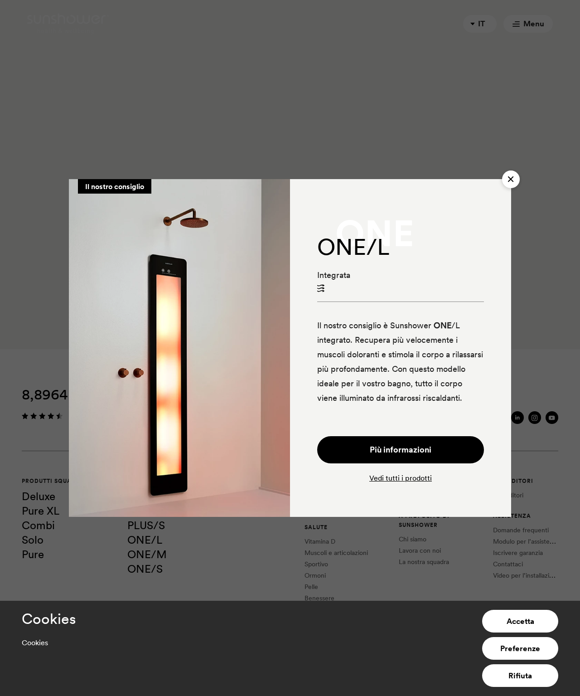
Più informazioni (400, 449)
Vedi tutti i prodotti (400, 477)
